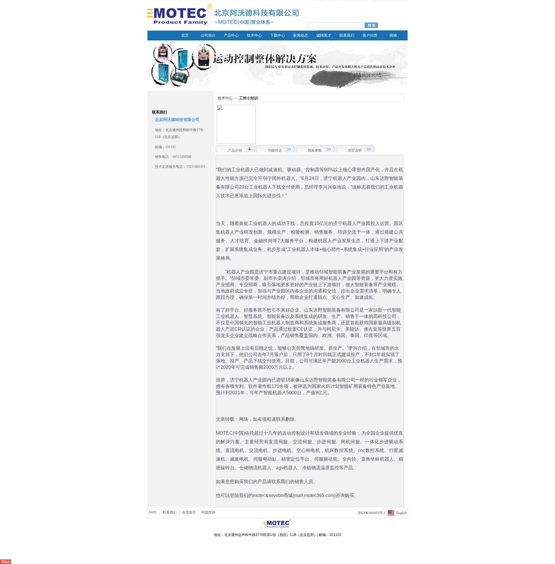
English (401, 513)
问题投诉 (208, 512)
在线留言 (189, 512)
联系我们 (170, 512)
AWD (152, 512)
